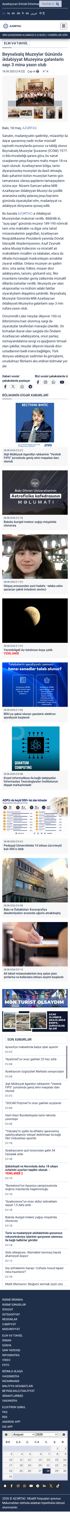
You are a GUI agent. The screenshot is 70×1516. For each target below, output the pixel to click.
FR (23, 13)
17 (10, 1465)
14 (48, 1459)
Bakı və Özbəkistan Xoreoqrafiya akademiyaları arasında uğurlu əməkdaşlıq (32, 911)
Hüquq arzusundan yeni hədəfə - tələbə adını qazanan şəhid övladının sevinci (33, 587)
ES (27, 13)
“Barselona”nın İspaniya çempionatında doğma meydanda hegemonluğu (31, 1187)
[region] (36, 1165)
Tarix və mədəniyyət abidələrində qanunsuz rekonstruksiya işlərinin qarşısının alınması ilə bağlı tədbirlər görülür (34, 1236)
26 (29, 1470)
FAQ (4, 1412)
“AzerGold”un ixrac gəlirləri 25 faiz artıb (31, 1059)
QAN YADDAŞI (11, 1350)
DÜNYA (6, 1345)
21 (48, 1465)
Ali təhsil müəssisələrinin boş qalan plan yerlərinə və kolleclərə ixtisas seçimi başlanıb (33, 975)
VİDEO (6, 1360)
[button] (35, 92)
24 (10, 1470)
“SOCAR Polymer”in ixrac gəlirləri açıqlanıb (33, 1103)
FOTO (5, 1365)
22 (56, 1465)
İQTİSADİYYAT (11, 1314)
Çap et (31, 71)
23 (64, 1465)
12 (29, 1459)
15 (56, 1459)
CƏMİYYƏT (9, 1324)
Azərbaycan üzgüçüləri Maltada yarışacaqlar (34, 1071)
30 (64, 1470)
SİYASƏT (7, 1309)
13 (39, 1459)
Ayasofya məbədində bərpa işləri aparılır (31, 1047)
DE (18, 13)
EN (13, 13)
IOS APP (7, 1426)
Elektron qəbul (14, 1407)
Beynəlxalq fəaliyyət (18, 1391)
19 (29, 1465)
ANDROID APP (11, 1421)
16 (64, 1459)
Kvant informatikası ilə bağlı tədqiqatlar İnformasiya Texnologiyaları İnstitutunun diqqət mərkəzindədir (31, 781)
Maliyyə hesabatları (17, 1386)
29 (56, 1470)
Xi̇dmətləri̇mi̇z (12, 1396)
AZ (3, 13)
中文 (42, 13)
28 (48, 1470)
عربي (34, 13)
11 (21, 1459)
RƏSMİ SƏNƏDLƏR (14, 1304)
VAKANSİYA (9, 1400)
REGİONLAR (9, 1319)
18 (21, 1465)
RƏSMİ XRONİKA (12, 1299)
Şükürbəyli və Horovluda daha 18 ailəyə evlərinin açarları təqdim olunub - (31, 1170)
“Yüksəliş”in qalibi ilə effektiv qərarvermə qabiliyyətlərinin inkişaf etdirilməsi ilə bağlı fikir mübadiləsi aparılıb (33, 1134)
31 (10, 1476)
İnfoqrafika (11, 1355)
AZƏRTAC (29, 128)
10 (10, 1459)
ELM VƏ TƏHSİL (16, 43)
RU (8, 13)
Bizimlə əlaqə (12, 1371)
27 (39, 1470)
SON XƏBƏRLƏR (19, 1039)
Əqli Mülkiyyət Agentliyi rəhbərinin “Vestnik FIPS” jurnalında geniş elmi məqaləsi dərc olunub (32, 458)
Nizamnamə (10, 1381)
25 (21, 1470)
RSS (4, 1417)
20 (39, 1465)
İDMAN (6, 1340)
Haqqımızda (10, 1376)
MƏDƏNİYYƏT (11, 1329)
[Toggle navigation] (62, 26)
